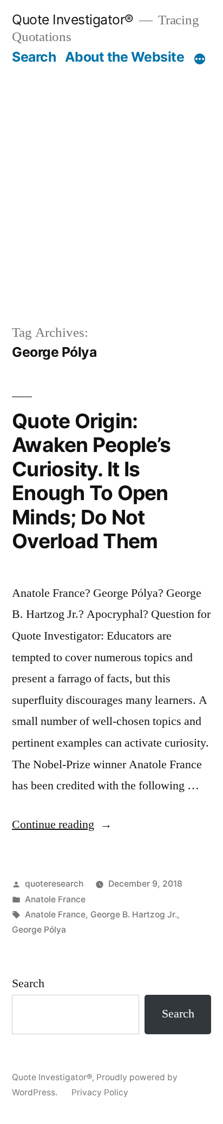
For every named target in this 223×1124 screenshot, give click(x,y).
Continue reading (62, 824)
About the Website (125, 57)
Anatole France (55, 899)
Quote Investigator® (73, 19)
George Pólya (39, 930)
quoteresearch (54, 884)
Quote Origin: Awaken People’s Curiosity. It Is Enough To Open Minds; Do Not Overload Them (91, 481)
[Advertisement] (111, 194)
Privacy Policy (99, 1092)
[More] (199, 58)
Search (34, 57)
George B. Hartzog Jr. (133, 914)
